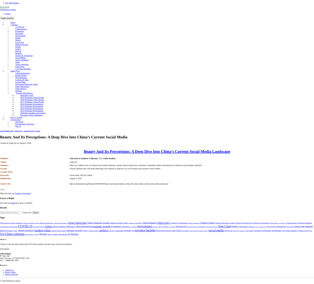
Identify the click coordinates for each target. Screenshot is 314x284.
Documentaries (21, 78)
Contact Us (9, 270)
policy (85, 231)
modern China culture (58, 231)
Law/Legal (19, 42)
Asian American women (98, 223)
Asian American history (60, 223)
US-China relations (12, 234)
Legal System (271, 226)
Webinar (18, 91)
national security (74, 230)
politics (18, 49)
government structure (212, 226)
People (18, 47)
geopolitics (172, 226)
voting (36, 234)
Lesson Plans (20, 82)
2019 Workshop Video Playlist (32, 98)
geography (165, 227)
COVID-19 (19, 27)
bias (126, 223)
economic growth (100, 226)
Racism (18, 51)
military (15, 230)
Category (14, 25)
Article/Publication (22, 73)
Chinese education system (225, 223)
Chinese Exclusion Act (244, 223)
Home (12, 22)
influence (252, 227)
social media (216, 230)
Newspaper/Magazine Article (26, 84)
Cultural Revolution (38, 226)
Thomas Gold (303, 231)
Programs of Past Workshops (31, 115)
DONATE (19, 122)
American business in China (31, 223)
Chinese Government (261, 223)
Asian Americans (22, 64)
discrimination (83, 226)
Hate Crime (224, 226)
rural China (176, 230)
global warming (192, 226)
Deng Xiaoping (59, 226)
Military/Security (21, 45)
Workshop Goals (26, 95)
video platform (29, 234)
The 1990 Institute (12, 3)
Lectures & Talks (22, 80)
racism (150, 230)
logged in (13, 203)
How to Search (16, 117)
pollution (112, 231)
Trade (17, 62)
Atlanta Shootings (117, 223)
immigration (243, 226)
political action (94, 231)
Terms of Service (11, 274)
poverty (127, 230)
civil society (282, 223)
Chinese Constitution (194, 223)
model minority (26, 230)
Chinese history (274, 223)
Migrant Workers (6, 231)
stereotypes (242, 230)
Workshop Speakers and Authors (33, 113)
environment (144, 226)
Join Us (18, 126)
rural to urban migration (196, 230)
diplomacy (71, 226)
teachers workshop (263, 230)
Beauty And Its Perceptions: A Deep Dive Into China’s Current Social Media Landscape (157, 151)
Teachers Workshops (24, 93)
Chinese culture (207, 223)
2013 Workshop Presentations (31, 111)
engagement (133, 226)
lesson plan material (303, 226)
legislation (281, 226)
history (235, 226)
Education (19, 34)
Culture (48, 226)
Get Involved (15, 120)
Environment (20, 36)
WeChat (43, 234)
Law (256, 226)
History (18, 40)
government (201, 227)
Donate (8, 14)
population (119, 231)
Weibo (49, 234)
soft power (228, 231)
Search (35, 213)
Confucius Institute (304, 223)
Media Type (15, 71)
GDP (159, 226)
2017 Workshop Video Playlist (32, 102)
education (125, 226)
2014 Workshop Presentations (31, 109)
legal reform (261, 226)
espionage (155, 226)
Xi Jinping (73, 234)
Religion (18, 53)
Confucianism (291, 223)
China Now (19, 67)
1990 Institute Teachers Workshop (11, 223)
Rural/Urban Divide (163, 231)
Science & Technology (24, 56)
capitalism (131, 223)
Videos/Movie (20, 89)
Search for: (27, 212)
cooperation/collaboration (8, 227)
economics (116, 226)
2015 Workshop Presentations (31, 106)
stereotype (236, 230)
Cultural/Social (21, 29)
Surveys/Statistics (22, 60)
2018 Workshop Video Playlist (32, 100)
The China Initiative (289, 231)
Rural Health (185, 230)
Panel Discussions (22, 87)
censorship (138, 223)
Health (17, 38)
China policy (163, 222)
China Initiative (149, 223)
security (205, 230)
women (55, 234)
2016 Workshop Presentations (31, 104)
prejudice (140, 230)
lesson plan (290, 227)
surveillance (250, 231)
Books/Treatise (21, 75)
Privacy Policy (10, 272)
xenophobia (62, 234)
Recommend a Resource (24, 124)
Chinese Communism (179, 223)
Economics (19, 31)
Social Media (20, 58)
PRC (133, 230)
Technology (276, 230)
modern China (42, 230)
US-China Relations (23, 69)
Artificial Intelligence (46, 223)
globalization (181, 226)
